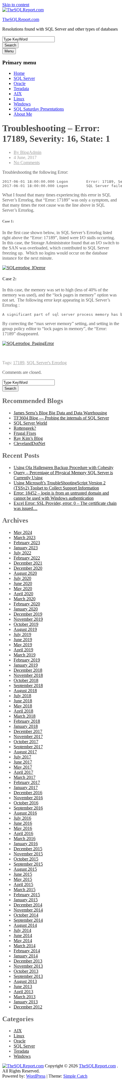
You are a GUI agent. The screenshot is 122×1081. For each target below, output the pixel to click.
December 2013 (28, 961)
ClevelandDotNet (29, 443)
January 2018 (26, 726)
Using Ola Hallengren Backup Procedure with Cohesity (63, 467)
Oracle (20, 83)
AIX (18, 93)
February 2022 (27, 558)
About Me (23, 114)
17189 (18, 362)
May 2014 (23, 940)
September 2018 (28, 685)
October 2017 (26, 741)
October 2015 (26, 859)
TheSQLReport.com (20, 19)
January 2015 (26, 899)
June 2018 (23, 700)
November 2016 (28, 797)
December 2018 (28, 670)
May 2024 (23, 532)
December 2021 (28, 563)
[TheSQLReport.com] (23, 1065)
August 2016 (25, 813)
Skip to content (15, 4)
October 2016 (26, 802)
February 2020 (27, 603)
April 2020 (23, 593)
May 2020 (23, 588)
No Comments (27, 162)
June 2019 (23, 639)
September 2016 (28, 808)
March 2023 (24, 537)
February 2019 (27, 660)
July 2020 (22, 578)
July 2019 (22, 634)
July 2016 (22, 818)
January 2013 (26, 1001)
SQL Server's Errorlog (47, 362)
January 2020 (26, 609)
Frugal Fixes (25, 433)
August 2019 (25, 629)
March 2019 (24, 654)
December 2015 (28, 848)
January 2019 (26, 665)
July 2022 (22, 552)
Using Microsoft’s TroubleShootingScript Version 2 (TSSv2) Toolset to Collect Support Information (60, 485)
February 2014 (27, 950)
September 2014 (28, 920)
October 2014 (26, 915)
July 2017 (22, 756)
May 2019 (23, 644)
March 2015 (24, 889)
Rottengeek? (25, 428)
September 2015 (28, 864)
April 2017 (23, 772)
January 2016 (26, 843)
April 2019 (23, 649)
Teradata (21, 88)
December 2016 (28, 792)
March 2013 (24, 996)
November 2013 (28, 966)
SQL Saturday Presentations (39, 109)
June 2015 (23, 874)
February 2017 (27, 782)
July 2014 (22, 930)
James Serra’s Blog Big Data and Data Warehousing (60, 412)
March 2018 (24, 716)
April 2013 (23, 991)
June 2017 (23, 762)
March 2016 (24, 838)
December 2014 (28, 904)
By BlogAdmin (27, 152)
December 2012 (28, 1006)
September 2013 (28, 976)
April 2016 (23, 833)
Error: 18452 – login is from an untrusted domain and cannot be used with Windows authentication (61, 496)
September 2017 (28, 746)
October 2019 (26, 624)
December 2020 (28, 568)
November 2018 (28, 675)
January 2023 (26, 547)
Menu (9, 51)
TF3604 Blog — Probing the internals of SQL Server (61, 418)
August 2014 (25, 925)
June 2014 (23, 935)
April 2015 (23, 884)
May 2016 (23, 828)
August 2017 (25, 751)
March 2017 (24, 777)
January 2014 (26, 955)
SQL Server (24, 78)
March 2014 (24, 945)
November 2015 (28, 853)
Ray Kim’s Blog (28, 438)
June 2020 (23, 583)
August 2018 (25, 690)
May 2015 (23, 879)
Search (10, 45)
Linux (19, 98)
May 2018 (23, 705)
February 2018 (27, 721)
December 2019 (28, 614)
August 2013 (25, 981)
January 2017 (26, 787)
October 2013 (26, 971)
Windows (22, 103)
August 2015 (25, 869)
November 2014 (28, 910)
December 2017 (28, 731)
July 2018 (22, 695)
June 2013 (23, 986)
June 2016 (23, 823)
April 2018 (23, 711)
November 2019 (28, 619)
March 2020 (24, 598)
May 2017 (23, 767)
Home (19, 73)
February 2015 (27, 894)
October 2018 (26, 680)
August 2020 (25, 573)
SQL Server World (30, 423)
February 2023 (27, 542)
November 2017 (28, 736)
